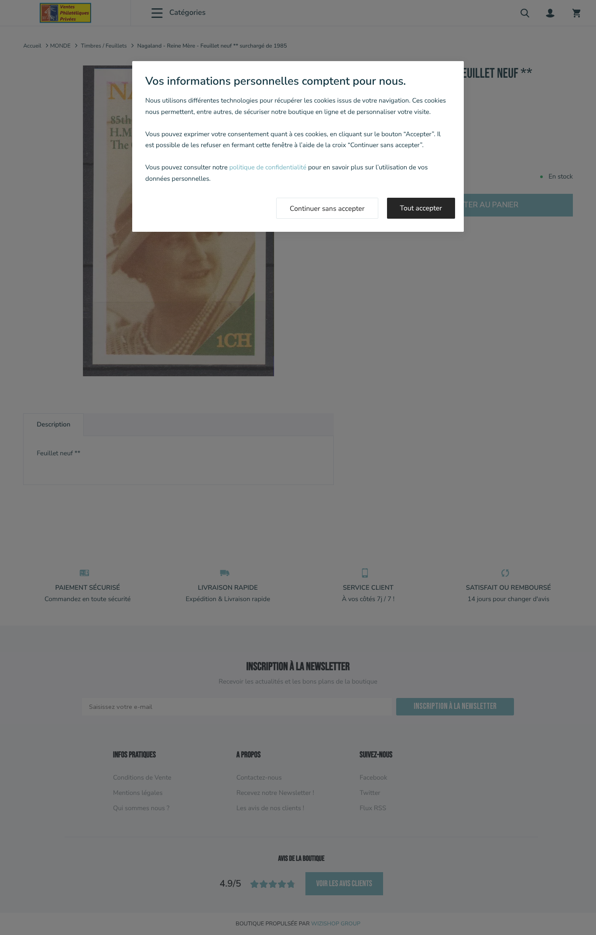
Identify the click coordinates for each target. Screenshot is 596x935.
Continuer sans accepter (327, 208)
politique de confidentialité (267, 167)
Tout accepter (421, 208)
